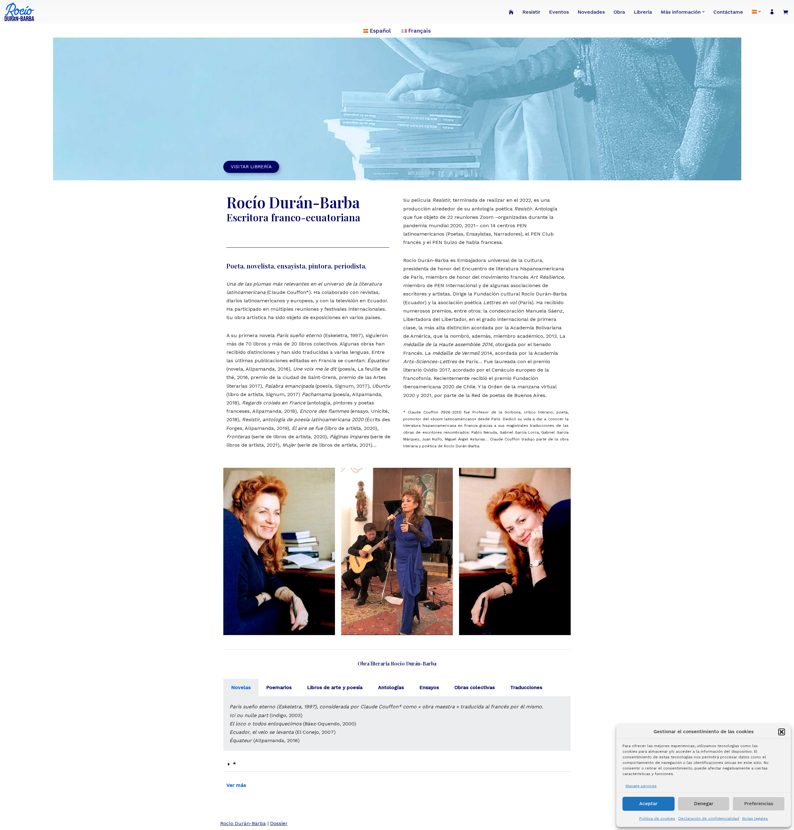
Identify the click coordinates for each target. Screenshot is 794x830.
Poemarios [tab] (279, 687)
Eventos (559, 12)
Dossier (279, 823)
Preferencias (758, 803)
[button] (781, 732)
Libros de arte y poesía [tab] (335, 687)
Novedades (591, 12)
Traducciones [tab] (526, 687)
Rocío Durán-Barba (243, 823)
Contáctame (728, 12)
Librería (643, 12)
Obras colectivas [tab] (474, 687)
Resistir (531, 12)
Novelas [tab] (241, 687)
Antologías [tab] (391, 687)
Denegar (703, 803)
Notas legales (755, 818)
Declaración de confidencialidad (708, 818)
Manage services (641, 786)
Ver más (236, 785)
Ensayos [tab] (429, 687)
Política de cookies (657, 818)
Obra (619, 12)
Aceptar (648, 803)
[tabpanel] (397, 723)
